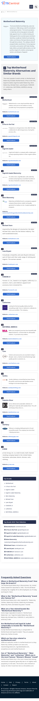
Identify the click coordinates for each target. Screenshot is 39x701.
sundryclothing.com (14, 387)
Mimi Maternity (8, 198)
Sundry (4, 376)
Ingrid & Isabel (7, 149)
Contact (5, 685)
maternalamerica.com (14, 339)
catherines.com (13, 314)
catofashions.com (13, 363)
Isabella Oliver (7, 400)
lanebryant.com (13, 264)
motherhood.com (13, 112)
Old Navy (5, 425)
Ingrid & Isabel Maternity (11, 173)
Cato (4, 351)
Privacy (18, 682)
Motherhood (7, 100)
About (34, 682)
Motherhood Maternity (14, 21)
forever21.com (12, 290)
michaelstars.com (13, 238)
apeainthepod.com (14, 136)
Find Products (11, 57)
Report (14, 685)
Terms (26, 682)
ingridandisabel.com (14, 160)
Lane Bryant (6, 251)
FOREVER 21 (6, 277)
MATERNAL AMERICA (9, 327)
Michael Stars (7, 225)
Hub (10, 682)
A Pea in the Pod (8, 124)
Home (3, 11)
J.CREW (4, 449)
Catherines (6, 302)
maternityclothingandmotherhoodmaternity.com (17, 213)
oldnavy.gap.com (13, 436)
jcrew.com (11, 464)
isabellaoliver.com (13, 412)
